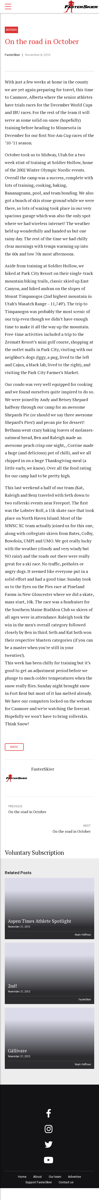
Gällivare (17, 1051)
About (37, 1176)
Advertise (74, 1176)
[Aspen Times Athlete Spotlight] (48, 908)
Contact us (66, 1182)
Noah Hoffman (83, 934)
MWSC (14, 747)
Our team (55, 1176)
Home (22, 1176)
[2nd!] (48, 973)
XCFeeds (11, 30)
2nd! (12, 986)
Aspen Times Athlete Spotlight (39, 921)
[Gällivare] (48, 1038)
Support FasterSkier (38, 1182)
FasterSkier (12, 55)
